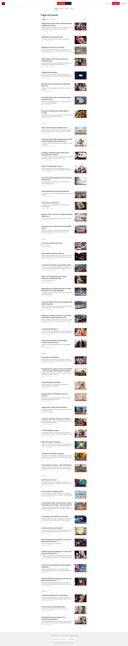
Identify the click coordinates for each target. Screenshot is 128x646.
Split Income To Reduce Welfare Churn (54, 128)
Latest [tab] (43, 19)
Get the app (71, 639)
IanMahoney (48, 295)
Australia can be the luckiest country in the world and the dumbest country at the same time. (56, 373)
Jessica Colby (48, 77)
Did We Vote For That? (49, 480)
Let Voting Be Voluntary (49, 329)
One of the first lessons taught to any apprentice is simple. (56, 218)
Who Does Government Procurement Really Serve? (56, 227)
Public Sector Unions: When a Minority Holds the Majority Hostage (56, 24)
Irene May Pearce (49, 91)
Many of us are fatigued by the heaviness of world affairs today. (56, 345)
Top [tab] (48, 19)
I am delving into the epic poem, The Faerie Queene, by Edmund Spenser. (55, 205)
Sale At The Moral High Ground (51, 166)
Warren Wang (48, 282)
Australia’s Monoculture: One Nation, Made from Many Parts (56, 98)
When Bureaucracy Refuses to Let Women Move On (55, 85)
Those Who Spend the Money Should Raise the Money (56, 566)
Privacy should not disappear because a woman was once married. (56, 88)
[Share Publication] (109, 3)
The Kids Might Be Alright (50, 430)
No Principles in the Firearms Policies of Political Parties (54, 60)
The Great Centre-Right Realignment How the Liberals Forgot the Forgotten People (56, 140)
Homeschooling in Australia (50, 382)
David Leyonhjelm (49, 66)
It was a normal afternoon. (48, 280)
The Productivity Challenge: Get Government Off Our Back (56, 179)
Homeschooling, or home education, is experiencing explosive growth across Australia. (54, 385)
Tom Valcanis (49, 40)
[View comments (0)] (52, 43)
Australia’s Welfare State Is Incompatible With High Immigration (56, 303)
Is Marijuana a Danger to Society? (52, 453)
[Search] (106, 3)
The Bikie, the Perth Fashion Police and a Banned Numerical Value (55, 154)
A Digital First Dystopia (49, 72)
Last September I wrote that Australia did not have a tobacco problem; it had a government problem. (56, 115)
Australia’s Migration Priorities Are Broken (55, 419)
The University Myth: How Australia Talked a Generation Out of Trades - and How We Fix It (56, 504)
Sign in (123, 3)
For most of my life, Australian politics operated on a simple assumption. (56, 144)
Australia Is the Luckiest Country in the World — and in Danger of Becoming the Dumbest (56, 370)
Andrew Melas (48, 196)
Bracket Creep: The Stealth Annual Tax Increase (54, 395)
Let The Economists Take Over (51, 243)
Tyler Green (48, 533)
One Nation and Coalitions (50, 357)
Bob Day (47, 133)
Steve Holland (48, 30)
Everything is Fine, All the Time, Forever (54, 516)
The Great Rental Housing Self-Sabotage (55, 191)
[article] (64, 28)
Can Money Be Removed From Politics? (54, 595)
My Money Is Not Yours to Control (52, 47)
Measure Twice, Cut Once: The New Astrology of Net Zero (57, 215)
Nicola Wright (48, 447)
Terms (66, 635)
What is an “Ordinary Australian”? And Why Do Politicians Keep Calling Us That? (56, 316)
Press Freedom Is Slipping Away (52, 491)
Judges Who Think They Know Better (54, 407)
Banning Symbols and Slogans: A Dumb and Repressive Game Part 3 (56, 540)
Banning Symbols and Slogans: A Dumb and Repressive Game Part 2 (56, 552)
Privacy (62, 635)
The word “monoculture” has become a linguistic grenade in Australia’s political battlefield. (56, 102)
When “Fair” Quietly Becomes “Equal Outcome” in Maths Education (53, 277)
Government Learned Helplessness (53, 607)
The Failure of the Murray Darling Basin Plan (56, 265)
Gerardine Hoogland (50, 208)
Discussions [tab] (53, 19)
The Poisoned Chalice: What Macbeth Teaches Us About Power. (54, 341)
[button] (56, 8)
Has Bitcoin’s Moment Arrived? (51, 528)
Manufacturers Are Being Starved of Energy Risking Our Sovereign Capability (56, 289)
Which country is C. (46, 245)
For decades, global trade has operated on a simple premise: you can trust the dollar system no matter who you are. (56, 530)
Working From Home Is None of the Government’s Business (53, 618)
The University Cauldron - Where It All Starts (56, 465)
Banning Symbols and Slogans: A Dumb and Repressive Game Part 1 (56, 579)
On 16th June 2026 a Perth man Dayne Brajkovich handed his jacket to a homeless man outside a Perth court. (57, 157)
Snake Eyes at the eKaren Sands (52, 37)
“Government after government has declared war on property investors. (57, 194)
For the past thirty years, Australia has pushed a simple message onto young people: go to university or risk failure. (56, 507)
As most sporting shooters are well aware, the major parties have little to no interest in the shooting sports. (56, 63)
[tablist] (49, 19)
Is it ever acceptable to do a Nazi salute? (51, 543)
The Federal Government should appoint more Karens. (55, 39)
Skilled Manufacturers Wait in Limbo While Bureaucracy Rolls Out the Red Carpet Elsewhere (57, 421)
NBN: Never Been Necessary (51, 442)
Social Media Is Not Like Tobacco (52, 253)
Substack (56, 643)
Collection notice (73, 635)
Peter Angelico (49, 52)
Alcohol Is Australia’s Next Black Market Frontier (54, 112)
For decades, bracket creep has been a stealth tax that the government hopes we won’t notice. (56, 398)
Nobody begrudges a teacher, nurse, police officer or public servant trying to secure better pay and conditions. (56, 28)
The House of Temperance (50, 203)
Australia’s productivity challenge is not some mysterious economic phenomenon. (56, 182)
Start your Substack (60, 639)
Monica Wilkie (49, 610)
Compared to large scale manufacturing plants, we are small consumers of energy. (56, 293)
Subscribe (116, 3)
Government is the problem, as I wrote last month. (54, 609)
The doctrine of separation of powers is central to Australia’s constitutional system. (56, 410)
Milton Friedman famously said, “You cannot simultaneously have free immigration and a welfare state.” (56, 306)
